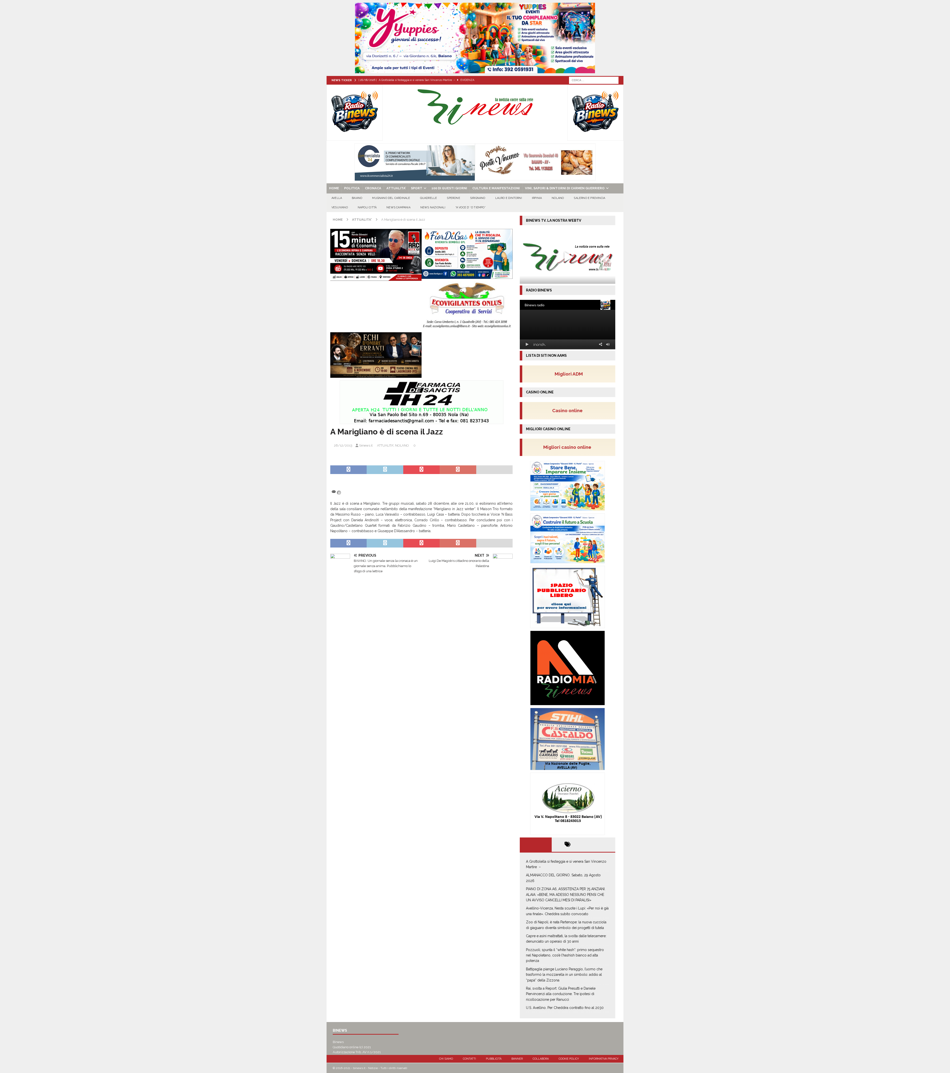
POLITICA (352, 188)
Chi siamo (446, 1058)
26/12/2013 (343, 445)
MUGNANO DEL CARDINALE (391, 198)
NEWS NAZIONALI (433, 207)
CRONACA (373, 188)
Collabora (541, 1058)
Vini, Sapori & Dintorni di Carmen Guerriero (565, 188)
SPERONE (453, 198)
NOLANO (558, 198)
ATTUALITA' (385, 445)
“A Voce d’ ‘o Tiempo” (470, 207)
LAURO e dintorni (508, 198)
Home (334, 188)
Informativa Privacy (603, 1058)
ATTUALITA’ (396, 188)
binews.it (366, 445)
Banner (517, 1058)
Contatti (469, 1058)
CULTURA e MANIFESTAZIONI (496, 188)
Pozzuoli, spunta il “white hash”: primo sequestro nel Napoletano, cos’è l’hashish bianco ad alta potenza (565, 955)
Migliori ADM (569, 374)
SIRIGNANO (477, 198)
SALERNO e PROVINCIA (589, 198)
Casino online (569, 410)
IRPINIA (537, 198)
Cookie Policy (569, 1058)
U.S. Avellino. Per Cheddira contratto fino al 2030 (565, 1008)
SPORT (416, 188)
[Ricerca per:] (593, 80)
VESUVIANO (340, 207)
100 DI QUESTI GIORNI (449, 188)
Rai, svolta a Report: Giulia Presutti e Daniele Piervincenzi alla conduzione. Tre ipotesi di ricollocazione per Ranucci (560, 993)
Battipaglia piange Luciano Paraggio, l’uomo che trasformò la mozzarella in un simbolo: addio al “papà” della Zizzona (564, 974)
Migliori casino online (568, 447)
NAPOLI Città (367, 207)
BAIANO (357, 198)
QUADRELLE (428, 198)
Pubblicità (493, 1058)
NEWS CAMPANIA (398, 207)
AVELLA (337, 198)
